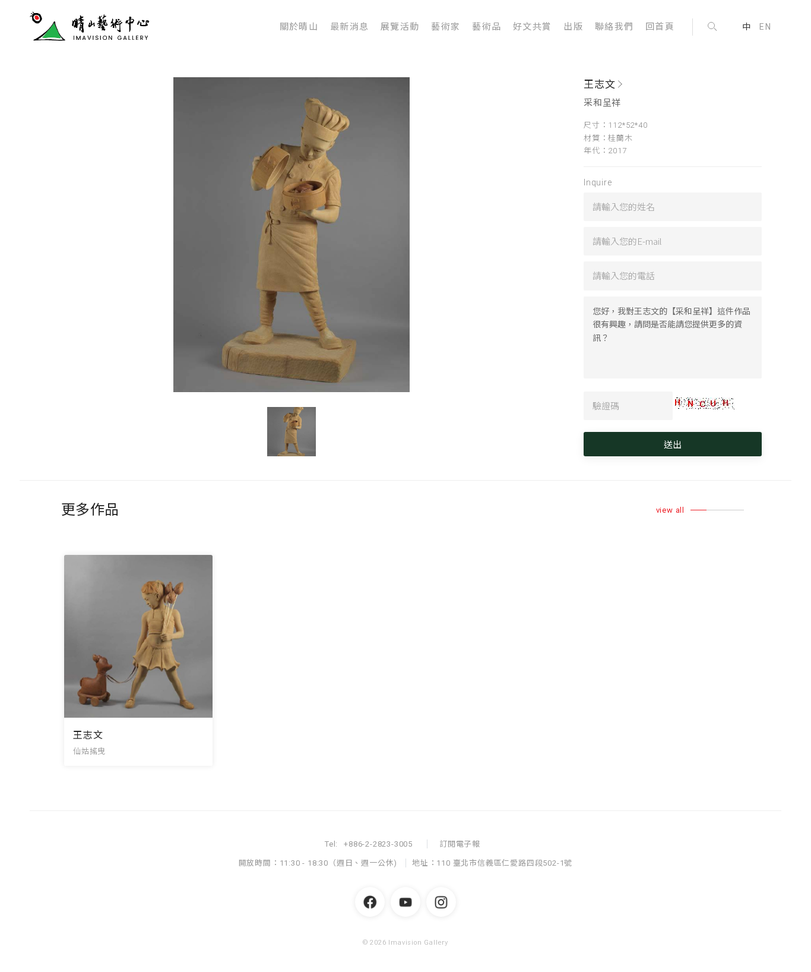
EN (765, 26)
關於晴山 (299, 26)
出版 (573, 26)
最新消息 (349, 26)
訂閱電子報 (459, 844)
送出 (673, 444)
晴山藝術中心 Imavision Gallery (92, 27)
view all (670, 510)
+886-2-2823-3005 (378, 844)
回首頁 (659, 26)
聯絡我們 (614, 26)
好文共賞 (532, 26)
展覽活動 (400, 26)
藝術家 (445, 26)
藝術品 (486, 26)
